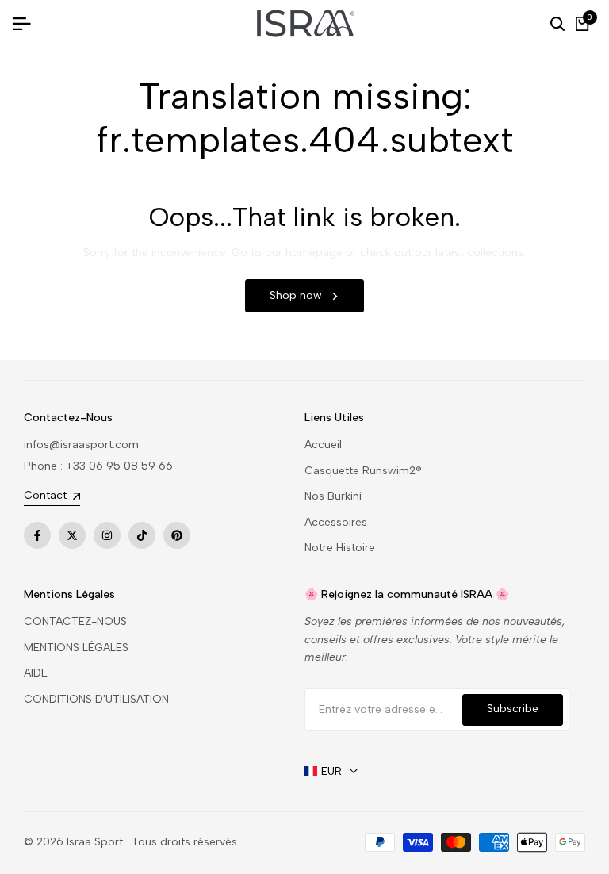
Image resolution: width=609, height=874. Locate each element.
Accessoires (335, 522)
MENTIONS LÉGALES (76, 647)
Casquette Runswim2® (363, 470)
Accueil (323, 444)
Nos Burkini (333, 496)
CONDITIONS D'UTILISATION (96, 699)
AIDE (36, 673)
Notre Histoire (339, 547)
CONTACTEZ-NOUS (75, 621)
